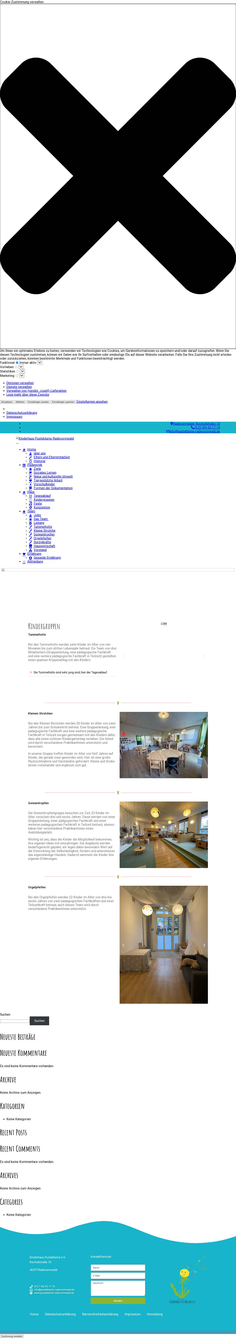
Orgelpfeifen (42, 538)
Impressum (14, 416)
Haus (31, 492)
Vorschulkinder (44, 484)
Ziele (37, 469)
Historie (39, 461)
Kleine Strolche (44, 530)
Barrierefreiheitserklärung (100, 1314)
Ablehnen (20, 402)
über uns (40, 453)
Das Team (41, 519)
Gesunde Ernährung (47, 557)
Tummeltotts (43, 527)
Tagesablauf (42, 496)
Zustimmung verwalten (11, 1336)
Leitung (39, 523)
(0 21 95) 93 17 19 (207, 427)
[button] (118, 176)
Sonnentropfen (44, 534)
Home (31, 449)
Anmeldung (35, 561)
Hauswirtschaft (44, 546)
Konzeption (42, 507)
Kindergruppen (44, 500)
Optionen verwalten (20, 383)
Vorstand (40, 550)
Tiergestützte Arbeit (48, 480)
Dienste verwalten (19, 387)
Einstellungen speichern (63, 402)
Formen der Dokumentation (53, 488)
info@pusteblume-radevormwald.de (195, 431)
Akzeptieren (6, 402)
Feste (38, 503)
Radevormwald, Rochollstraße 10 (196, 424)
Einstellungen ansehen (38, 402)
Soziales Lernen (45, 472)
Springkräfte (42, 542)
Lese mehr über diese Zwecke (27, 394)
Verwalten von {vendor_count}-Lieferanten (36, 391)
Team (31, 511)
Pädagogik (34, 465)
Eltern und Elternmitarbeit (52, 457)
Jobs (37, 515)
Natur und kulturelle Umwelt (53, 476)
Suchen (5, 1014)
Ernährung (34, 554)
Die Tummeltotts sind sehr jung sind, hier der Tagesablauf (70, 672)
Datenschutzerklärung (21, 413)
